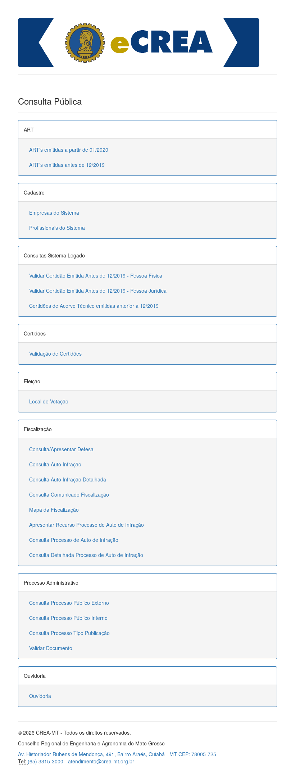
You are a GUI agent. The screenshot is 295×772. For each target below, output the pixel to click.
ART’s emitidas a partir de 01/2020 (68, 149)
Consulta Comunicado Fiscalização (69, 494)
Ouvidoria (40, 695)
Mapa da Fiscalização (54, 509)
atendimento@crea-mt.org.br (101, 761)
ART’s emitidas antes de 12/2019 (67, 164)
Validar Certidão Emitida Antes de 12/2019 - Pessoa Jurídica (98, 290)
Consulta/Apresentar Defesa (61, 449)
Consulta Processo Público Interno (68, 617)
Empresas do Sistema (54, 212)
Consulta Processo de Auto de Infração (73, 539)
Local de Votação (48, 401)
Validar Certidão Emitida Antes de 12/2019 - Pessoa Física (95, 275)
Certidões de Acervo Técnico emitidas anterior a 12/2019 (94, 305)
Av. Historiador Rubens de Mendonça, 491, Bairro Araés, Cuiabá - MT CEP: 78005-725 (117, 754)
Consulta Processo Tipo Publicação (69, 632)
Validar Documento (50, 648)
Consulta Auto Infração (55, 464)
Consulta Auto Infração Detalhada (67, 479)
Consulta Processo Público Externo (69, 602)
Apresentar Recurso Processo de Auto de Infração (86, 524)
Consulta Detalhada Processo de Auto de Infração (86, 554)
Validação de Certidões (55, 353)
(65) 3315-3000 (45, 761)
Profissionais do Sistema (57, 227)
